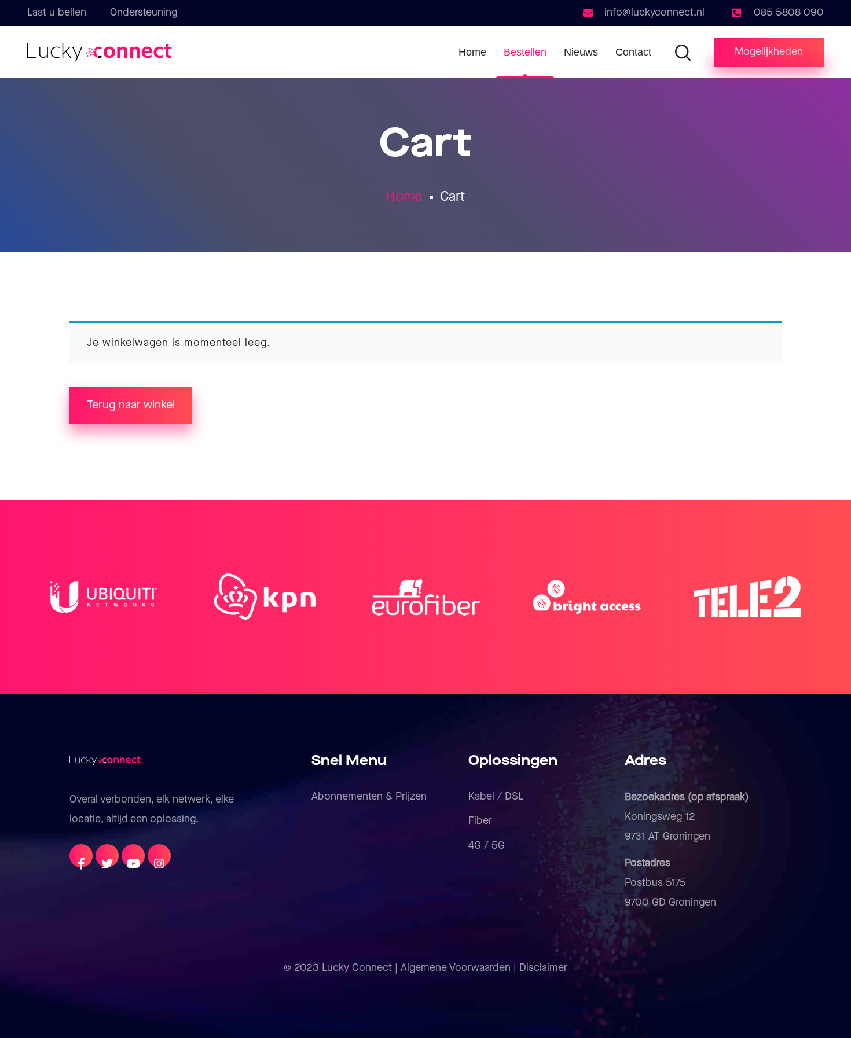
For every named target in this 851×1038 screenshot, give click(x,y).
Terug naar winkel (131, 405)
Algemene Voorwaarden (456, 968)
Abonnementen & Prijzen (369, 796)
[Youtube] (133, 855)
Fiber (480, 821)
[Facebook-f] (81, 855)
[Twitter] (107, 855)
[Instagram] (159, 855)
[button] (769, 52)
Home (404, 197)
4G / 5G (486, 846)
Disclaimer (543, 968)
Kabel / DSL (495, 796)
